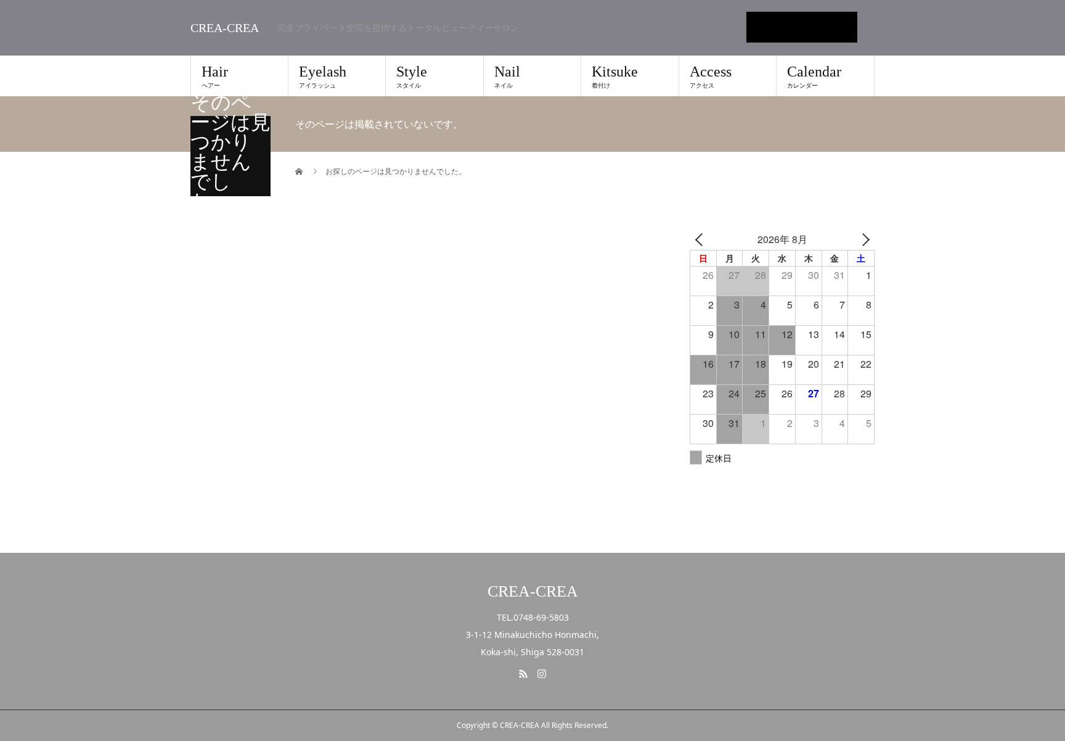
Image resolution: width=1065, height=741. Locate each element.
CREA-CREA (224, 28)
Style (411, 76)
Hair (215, 76)
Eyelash (322, 76)
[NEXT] (863, 239)
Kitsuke (615, 76)
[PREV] (701, 239)
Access (711, 76)
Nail (507, 76)
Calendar (814, 76)
